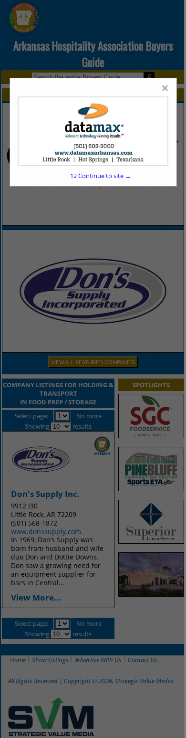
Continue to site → (100, 175)
